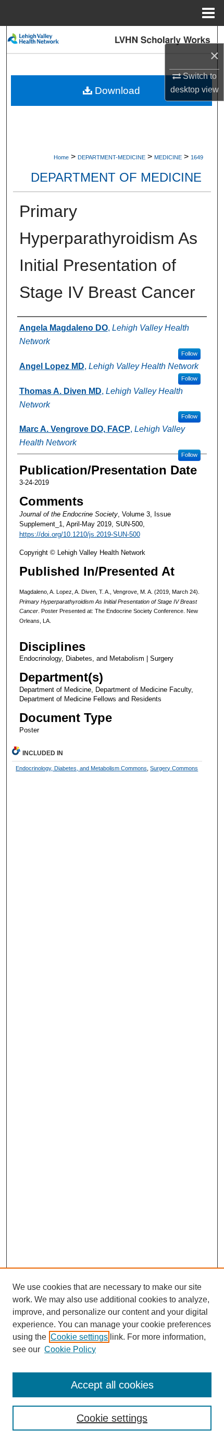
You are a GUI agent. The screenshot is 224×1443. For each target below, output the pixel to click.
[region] (112, 1355)
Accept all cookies (112, 1385)
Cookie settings (79, 1336)
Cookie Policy (70, 1349)
